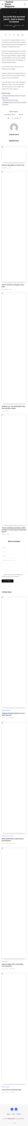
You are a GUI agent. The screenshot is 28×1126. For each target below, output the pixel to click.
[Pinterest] (14, 34)
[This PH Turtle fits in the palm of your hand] (14, 226)
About (8, 1114)
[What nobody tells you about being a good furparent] (14, 777)
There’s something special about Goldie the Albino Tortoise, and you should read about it (14, 530)
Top (14, 1122)
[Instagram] (16, 1109)
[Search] (24, 4)
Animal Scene (9, 25)
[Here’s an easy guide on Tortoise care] (14, 154)
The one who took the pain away (11, 1089)
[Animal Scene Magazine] (10, 4)
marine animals (13, 111)
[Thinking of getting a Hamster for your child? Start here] (14, 651)
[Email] (22, 34)
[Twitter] (9, 34)
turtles (21, 114)
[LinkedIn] (18, 34)
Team (13, 1114)
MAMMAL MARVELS (6, 710)
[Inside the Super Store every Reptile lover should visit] (14, 903)
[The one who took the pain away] (14, 1028)
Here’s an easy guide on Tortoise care (13, 165)
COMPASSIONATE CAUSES (7, 836)
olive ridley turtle (9, 114)
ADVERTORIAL (5, 961)
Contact (19, 1114)
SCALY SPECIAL (13, 12)
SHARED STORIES (6, 1086)
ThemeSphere (11, 1118)
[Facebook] (5, 34)
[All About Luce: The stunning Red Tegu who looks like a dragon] (14, 348)
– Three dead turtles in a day (10, 100)
